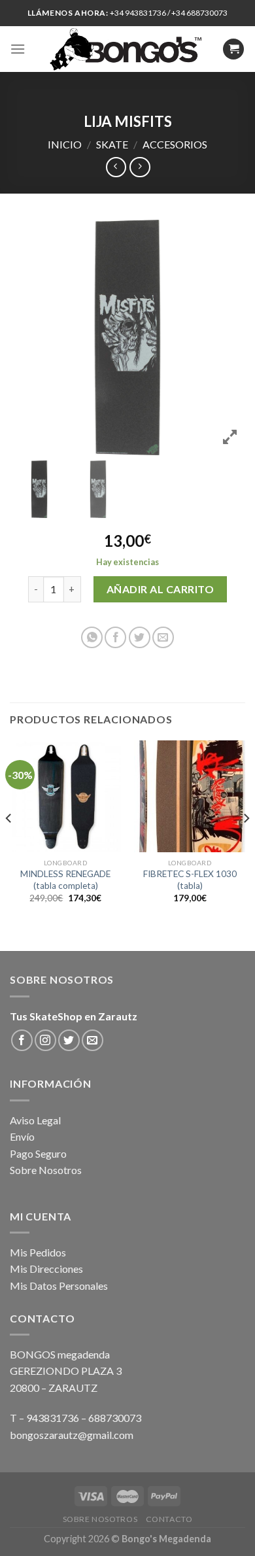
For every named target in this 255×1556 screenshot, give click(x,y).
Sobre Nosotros (46, 1170)
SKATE (112, 144)
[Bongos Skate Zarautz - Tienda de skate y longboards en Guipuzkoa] (127, 49)
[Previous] (9, 844)
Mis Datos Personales (59, 1285)
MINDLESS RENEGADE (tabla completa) (65, 880)
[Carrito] (233, 49)
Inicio (65, 144)
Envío (22, 1136)
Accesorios (175, 144)
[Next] (245, 844)
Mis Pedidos (38, 1252)
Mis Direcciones (46, 1268)
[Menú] (18, 49)
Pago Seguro (38, 1153)
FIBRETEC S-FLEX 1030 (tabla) (190, 880)
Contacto (169, 1519)
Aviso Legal (35, 1120)
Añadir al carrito (160, 589)
